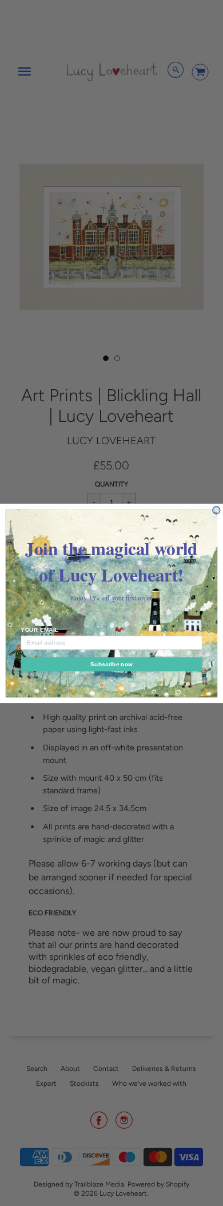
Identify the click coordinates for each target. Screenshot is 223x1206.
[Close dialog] (216, 510)
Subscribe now (111, 664)
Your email (39, 629)
